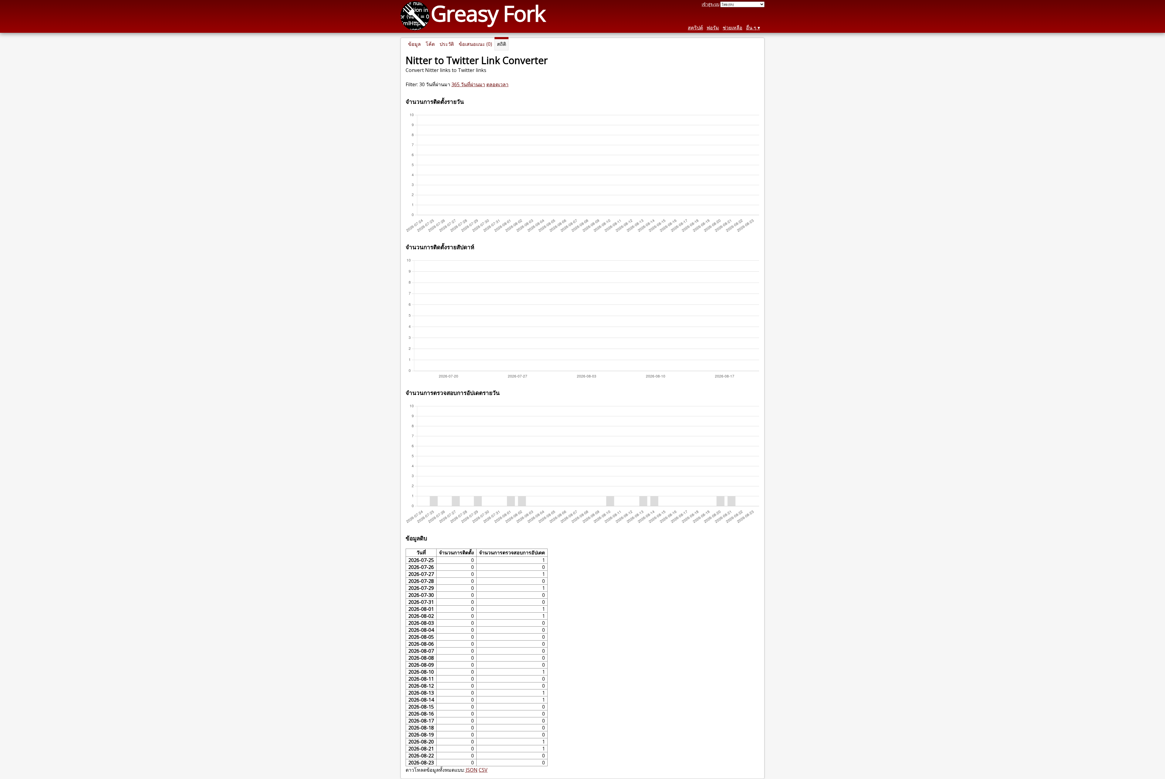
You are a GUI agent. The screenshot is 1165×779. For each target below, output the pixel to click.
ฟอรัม (713, 27)
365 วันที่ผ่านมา (468, 84)
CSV (483, 770)
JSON (472, 770)
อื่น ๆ (751, 27)
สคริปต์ (695, 27)
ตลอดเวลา (497, 84)
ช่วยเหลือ (732, 27)
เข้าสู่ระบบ (710, 4)
